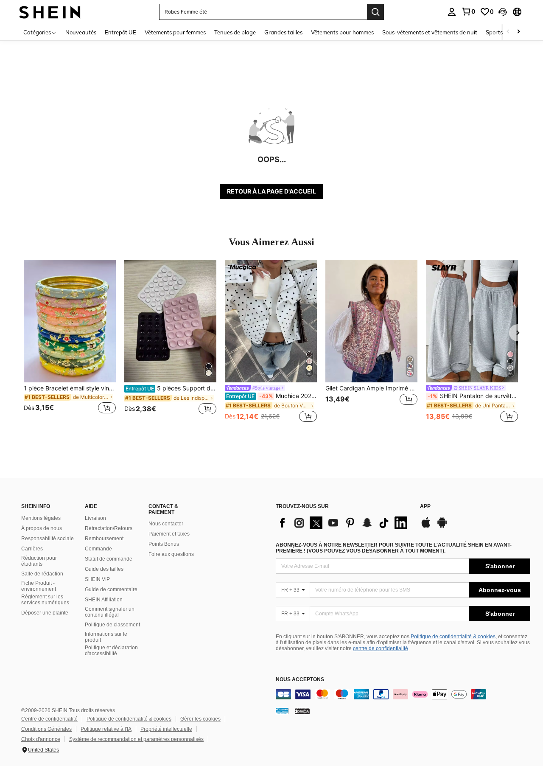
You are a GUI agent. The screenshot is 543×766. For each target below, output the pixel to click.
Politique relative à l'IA (106, 729)
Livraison (95, 518)
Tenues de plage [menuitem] (235, 32)
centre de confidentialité (380, 648)
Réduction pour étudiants (39, 561)
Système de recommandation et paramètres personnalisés (136, 739)
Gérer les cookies (200, 719)
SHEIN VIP (97, 579)
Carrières (32, 549)
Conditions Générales (46, 729)
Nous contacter (165, 524)
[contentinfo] (403, 694)
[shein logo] (50, 11)
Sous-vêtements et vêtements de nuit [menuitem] (429, 32)
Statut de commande (108, 559)
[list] (343, 522)
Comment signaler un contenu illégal (109, 612)
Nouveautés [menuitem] (80, 32)
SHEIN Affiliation (104, 600)
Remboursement (104, 539)
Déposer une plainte (44, 613)
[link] (468, 11)
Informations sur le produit (106, 637)
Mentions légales (41, 518)
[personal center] (452, 12)
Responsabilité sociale (47, 539)
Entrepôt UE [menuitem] (120, 32)
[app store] (426, 527)
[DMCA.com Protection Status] (302, 711)
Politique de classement (112, 625)
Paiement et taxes (169, 534)
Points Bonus (163, 544)
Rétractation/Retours (108, 528)
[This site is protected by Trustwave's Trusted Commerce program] (282, 711)
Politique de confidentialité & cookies (453, 637)
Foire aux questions (171, 554)
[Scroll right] (518, 32)
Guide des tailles (104, 569)
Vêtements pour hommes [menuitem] (342, 32)
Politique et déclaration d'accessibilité (111, 651)
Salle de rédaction (42, 574)
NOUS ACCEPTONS (300, 679)
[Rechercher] (375, 12)
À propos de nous (41, 528)
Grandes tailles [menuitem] (283, 32)
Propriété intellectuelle (166, 729)
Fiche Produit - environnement (38, 586)
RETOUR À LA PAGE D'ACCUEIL (271, 191)
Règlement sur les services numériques (45, 600)
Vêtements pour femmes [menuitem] (175, 32)
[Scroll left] (508, 32)
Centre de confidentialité (49, 719)
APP (425, 506)
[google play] (442, 527)
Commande (98, 549)
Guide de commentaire (111, 589)
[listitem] (70, 342)
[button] (503, 12)
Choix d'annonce (40, 739)
